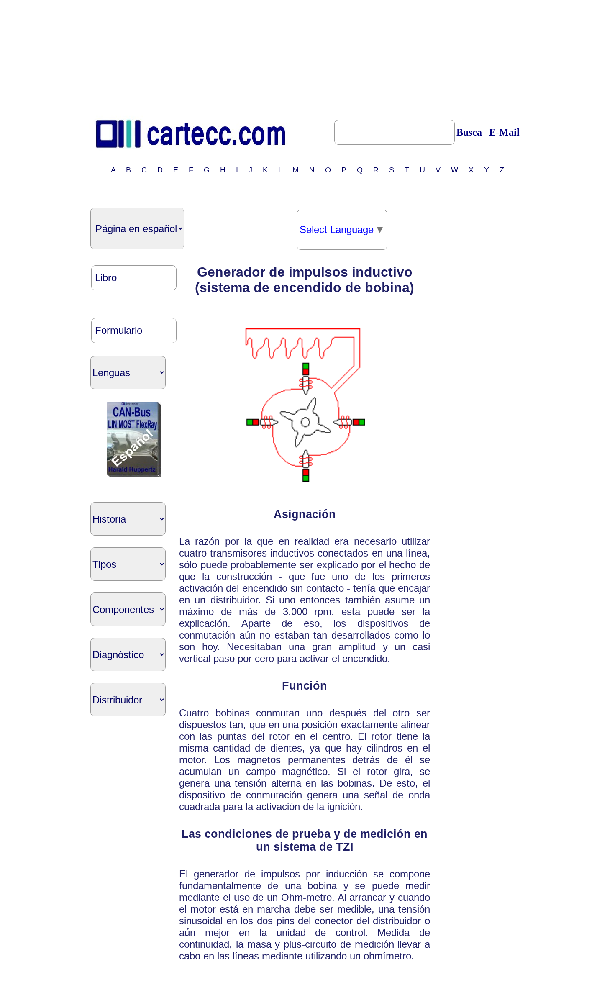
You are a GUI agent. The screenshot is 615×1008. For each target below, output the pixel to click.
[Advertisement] (307, 55)
